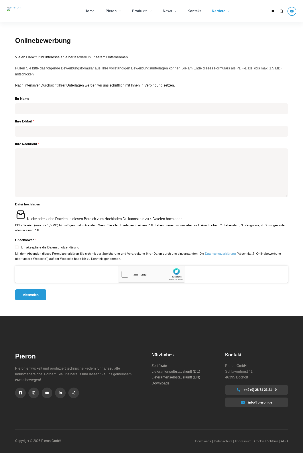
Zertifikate (159, 366)
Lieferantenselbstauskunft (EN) (176, 377)
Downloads (160, 383)
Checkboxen (26, 240)
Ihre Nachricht (27, 144)
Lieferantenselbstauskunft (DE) (176, 371)
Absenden (31, 295)
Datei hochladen (27, 204)
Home (89, 11)
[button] (273, 11)
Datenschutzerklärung (220, 253)
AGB (284, 441)
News (167, 11)
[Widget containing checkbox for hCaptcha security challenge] (151, 274)
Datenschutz (223, 441)
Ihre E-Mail (24, 121)
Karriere (218, 11)
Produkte (140, 11)
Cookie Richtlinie (266, 441)
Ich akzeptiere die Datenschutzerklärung (50, 247)
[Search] (281, 11)
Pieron (111, 11)
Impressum (243, 441)
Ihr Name (22, 98)
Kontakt (194, 11)
